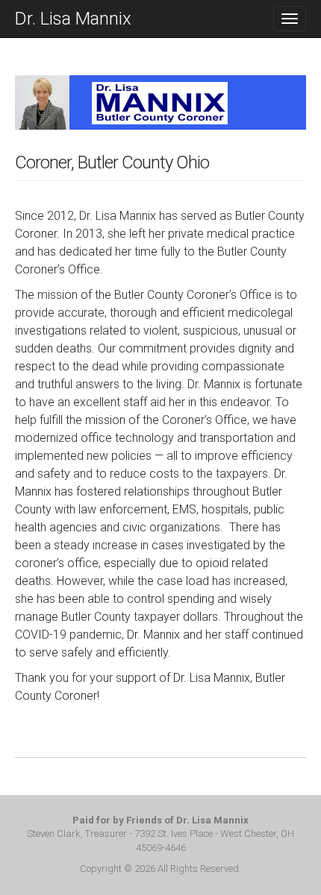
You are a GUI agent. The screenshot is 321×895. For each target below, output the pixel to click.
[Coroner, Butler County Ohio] (160, 113)
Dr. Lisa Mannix (73, 18)
